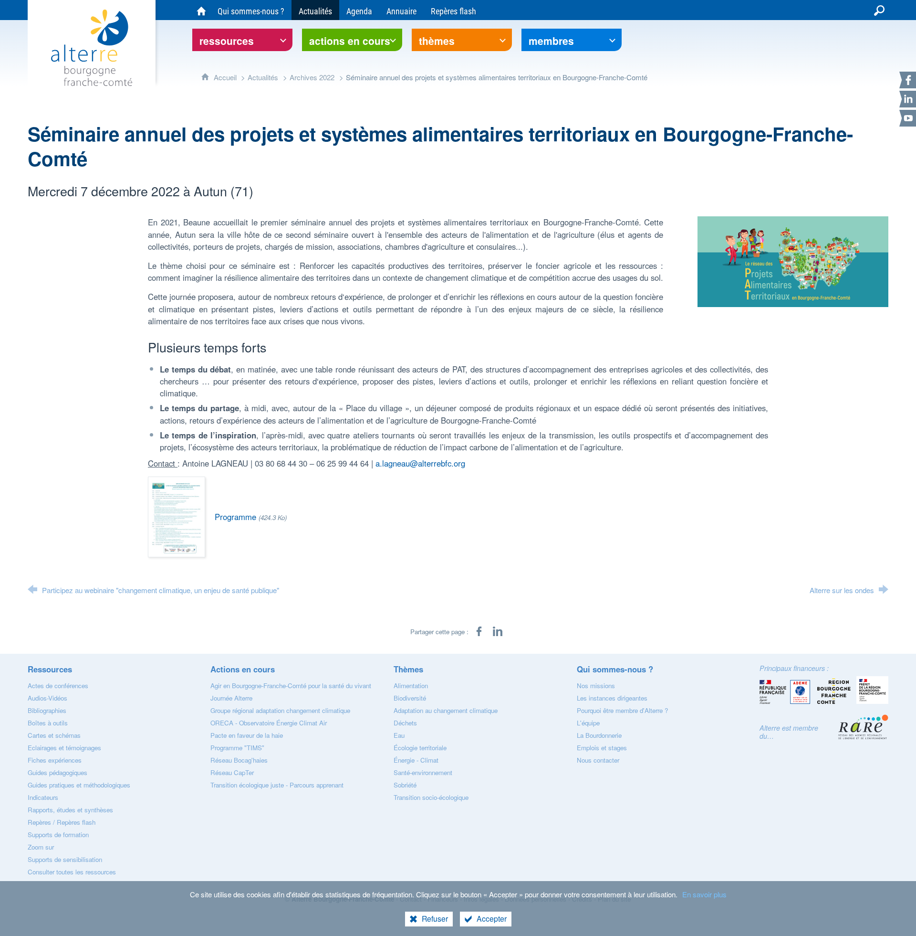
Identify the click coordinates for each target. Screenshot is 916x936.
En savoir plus (704, 894)
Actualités (263, 77)
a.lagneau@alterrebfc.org (420, 463)
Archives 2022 (312, 77)
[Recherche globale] (879, 10)
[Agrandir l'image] (792, 260)
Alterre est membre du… (789, 732)
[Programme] (176, 515)
